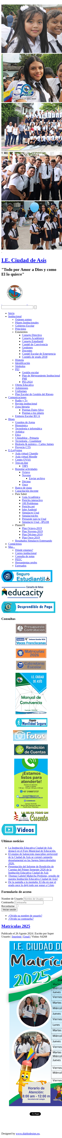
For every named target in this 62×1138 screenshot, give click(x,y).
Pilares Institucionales (27, 322)
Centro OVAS (23, 459)
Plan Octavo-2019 (32, 528)
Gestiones (27, 347)
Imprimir (17, 936)
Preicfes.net (28, 506)
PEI (17, 369)
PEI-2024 (27, 381)
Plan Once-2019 (31, 537)
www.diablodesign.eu (28, 1133)
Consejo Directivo (32, 335)
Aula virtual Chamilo (26, 453)
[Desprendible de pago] (28, 612)
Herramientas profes (26, 562)
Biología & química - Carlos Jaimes (34, 444)
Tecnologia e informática (28, 428)
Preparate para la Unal (34, 518)
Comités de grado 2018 (34, 356)
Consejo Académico (33, 338)
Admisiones (21, 388)
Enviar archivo (37, 478)
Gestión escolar (30, 372)
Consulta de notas (24, 556)
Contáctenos (15, 543)
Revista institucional (26, 403)
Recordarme (8, 906)
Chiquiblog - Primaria (27, 437)
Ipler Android (29, 509)
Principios (20, 328)
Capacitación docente (26, 490)
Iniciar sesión (9, 909)
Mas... (11, 546)
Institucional (15, 316)
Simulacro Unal (30, 512)
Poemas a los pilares (33, 412)
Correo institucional (26, 553)
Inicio (11, 313)
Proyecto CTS (23, 447)
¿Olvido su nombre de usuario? (25, 915)
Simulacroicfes (30, 515)
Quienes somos (23, 319)
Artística (19, 431)
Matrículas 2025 (15, 926)
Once (25, 484)
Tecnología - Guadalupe (28, 441)
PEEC (18, 559)
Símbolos (20, 366)
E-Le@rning (15, 450)
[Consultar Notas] (22, 597)
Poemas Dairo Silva (33, 409)
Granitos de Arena (25, 422)
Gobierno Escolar (24, 325)
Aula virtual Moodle (26, 456)
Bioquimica (21, 425)
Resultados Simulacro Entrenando (33, 540)
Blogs (11, 419)
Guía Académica (31, 497)
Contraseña (7, 902)
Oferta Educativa (24, 384)
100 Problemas (30, 503)
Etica (18, 434)
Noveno (26, 475)
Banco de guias (23, 487)
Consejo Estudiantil (32, 341)
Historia (19, 360)
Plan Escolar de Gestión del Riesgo (34, 394)
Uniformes (21, 391)
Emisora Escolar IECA (27, 416)
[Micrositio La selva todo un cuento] (31, 816)
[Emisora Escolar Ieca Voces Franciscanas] (31, 644)
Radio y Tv (21, 400)
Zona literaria (22, 406)
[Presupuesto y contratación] (31, 632)
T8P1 (25, 465)
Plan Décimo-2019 (32, 534)
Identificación (22, 363)
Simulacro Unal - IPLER (35, 522)
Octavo (26, 472)
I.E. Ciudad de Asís (23, 260)
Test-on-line (21, 462)
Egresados (20, 565)
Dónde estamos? (24, 550)
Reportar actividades (26, 469)
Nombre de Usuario (12, 898)
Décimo (26, 481)
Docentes (27, 350)
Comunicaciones (17, 397)
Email (26, 936)
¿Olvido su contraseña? (21, 918)
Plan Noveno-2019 (32, 531)
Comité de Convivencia (35, 344)
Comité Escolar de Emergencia (39, 353)
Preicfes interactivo (32, 500)
